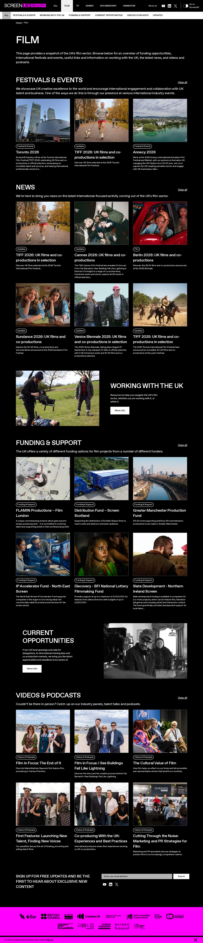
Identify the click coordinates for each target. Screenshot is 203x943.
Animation (129, 5)
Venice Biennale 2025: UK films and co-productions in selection (100, 339)
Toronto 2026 (27, 152)
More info (120, 410)
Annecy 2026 (144, 152)
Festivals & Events (24, 15)
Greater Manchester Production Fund (159, 513)
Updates (158, 15)
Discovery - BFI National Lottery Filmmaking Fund (101, 589)
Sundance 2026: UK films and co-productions (40, 339)
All (56, 5)
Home (19, 22)
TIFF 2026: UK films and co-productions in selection (97, 155)
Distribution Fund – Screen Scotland (96, 513)
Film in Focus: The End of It (38, 763)
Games (89, 5)
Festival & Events (25, 146)
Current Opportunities (109, 15)
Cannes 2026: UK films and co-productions (100, 258)
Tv (77, 5)
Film (67, 5)
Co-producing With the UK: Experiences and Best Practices (100, 838)
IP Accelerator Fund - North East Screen (43, 589)
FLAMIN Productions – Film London (39, 513)
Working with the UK (52, 15)
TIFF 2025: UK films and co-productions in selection (156, 339)
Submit (181, 876)
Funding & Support (80, 15)
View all (182, 82)
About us (152, 5)
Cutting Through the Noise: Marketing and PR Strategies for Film (160, 841)
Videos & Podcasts (138, 15)
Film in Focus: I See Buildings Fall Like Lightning (98, 766)
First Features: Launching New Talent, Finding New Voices (41, 838)
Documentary (108, 5)
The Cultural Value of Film (154, 763)
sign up (49, 939)
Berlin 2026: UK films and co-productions (157, 258)
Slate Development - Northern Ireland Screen (158, 589)
